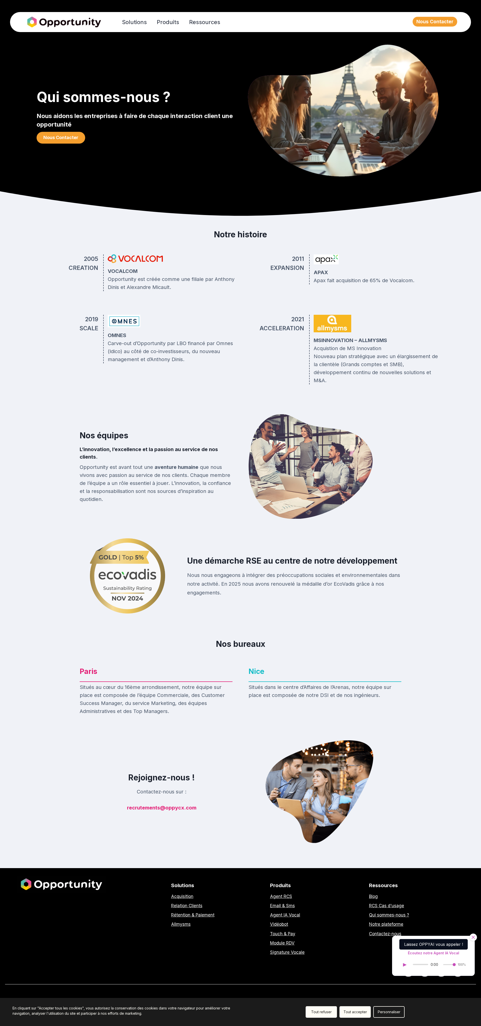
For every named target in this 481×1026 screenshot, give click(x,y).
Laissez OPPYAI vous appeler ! (433, 944)
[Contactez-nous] (385, 934)
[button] (61, 138)
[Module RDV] (282, 943)
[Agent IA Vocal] (285, 915)
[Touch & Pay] (282, 934)
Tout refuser (321, 1012)
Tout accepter (355, 1012)
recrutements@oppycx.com (161, 808)
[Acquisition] (182, 896)
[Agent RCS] (281, 896)
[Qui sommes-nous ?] (389, 915)
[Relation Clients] (186, 905)
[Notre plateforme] (386, 924)
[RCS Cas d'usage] (386, 905)
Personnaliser (389, 1012)
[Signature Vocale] (287, 952)
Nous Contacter (434, 22)
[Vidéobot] (279, 924)
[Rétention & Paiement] (192, 915)
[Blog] (373, 896)
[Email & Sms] (282, 905)
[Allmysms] (181, 924)
